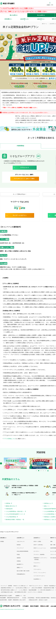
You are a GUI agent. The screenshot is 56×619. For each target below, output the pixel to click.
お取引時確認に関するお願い (7, 592)
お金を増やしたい (20, 537)
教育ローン (36, 566)
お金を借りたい (37, 537)
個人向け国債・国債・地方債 (23, 570)
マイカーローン (37, 562)
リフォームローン (37, 569)
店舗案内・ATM (50, 4)
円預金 (18, 554)
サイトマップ (4, 585)
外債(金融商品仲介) (21, 574)
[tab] (20, 146)
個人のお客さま (13, 15)
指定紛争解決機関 (32, 590)
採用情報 (10, 585)
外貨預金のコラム (11, 479)
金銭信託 (19, 557)
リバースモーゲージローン (39, 575)
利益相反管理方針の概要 (49, 587)
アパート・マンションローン (40, 572)
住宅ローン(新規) (37, 541)
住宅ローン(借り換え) (38, 544)
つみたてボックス (20, 541)
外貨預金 (19, 561)
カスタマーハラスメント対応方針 (35, 592)
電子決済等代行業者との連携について (9, 590)
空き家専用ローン (37, 579)
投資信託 (19, 544)
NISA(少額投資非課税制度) (22, 551)
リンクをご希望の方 (23, 590)
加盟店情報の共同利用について (7, 587)
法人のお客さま (41, 15)
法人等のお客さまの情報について (23, 587)
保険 (51, 541)
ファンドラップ (20, 548)
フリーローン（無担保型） (39, 554)
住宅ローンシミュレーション (40, 548)
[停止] (48, 470)
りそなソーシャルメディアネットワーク (9, 531)
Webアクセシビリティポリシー (36, 585)
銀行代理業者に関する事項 (20, 592)
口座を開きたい (3, 537)
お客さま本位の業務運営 (37, 587)
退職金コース (20, 567)
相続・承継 (52, 544)
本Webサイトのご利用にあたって (20, 585)
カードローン (36, 551)
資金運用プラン (20, 564)
